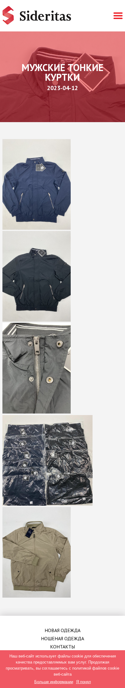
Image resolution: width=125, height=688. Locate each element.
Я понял (83, 682)
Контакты (62, 647)
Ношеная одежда (62, 638)
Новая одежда (62, 630)
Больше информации (53, 682)
